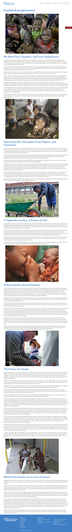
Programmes (54, 3)
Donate (68, 27)
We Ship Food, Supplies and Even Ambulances (43, 520)
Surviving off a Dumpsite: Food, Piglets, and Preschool (44, 522)
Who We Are (42, 3)
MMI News (22, 525)
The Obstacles (48, 3)
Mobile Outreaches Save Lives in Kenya (59, 524)
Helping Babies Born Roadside (58, 521)
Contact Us (60, 3)
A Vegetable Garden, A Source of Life (59, 519)
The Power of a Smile (56, 522)
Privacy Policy (22, 526)
